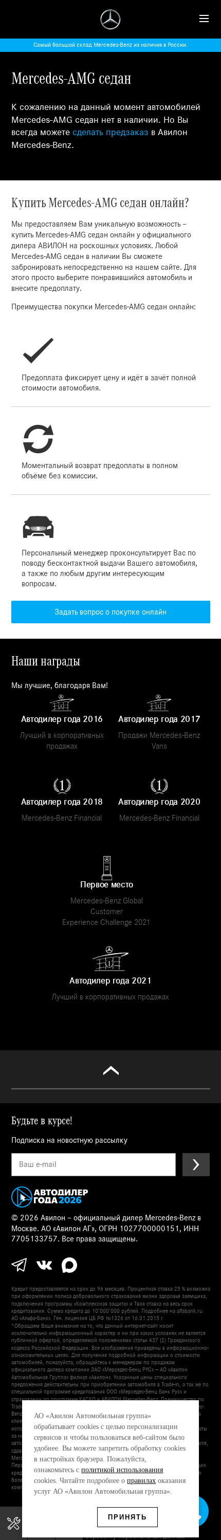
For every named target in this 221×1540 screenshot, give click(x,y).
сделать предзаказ (110, 132)
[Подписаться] (196, 1164)
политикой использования (122, 1470)
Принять (127, 1517)
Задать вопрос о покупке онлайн (110, 612)
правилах (141, 1481)
